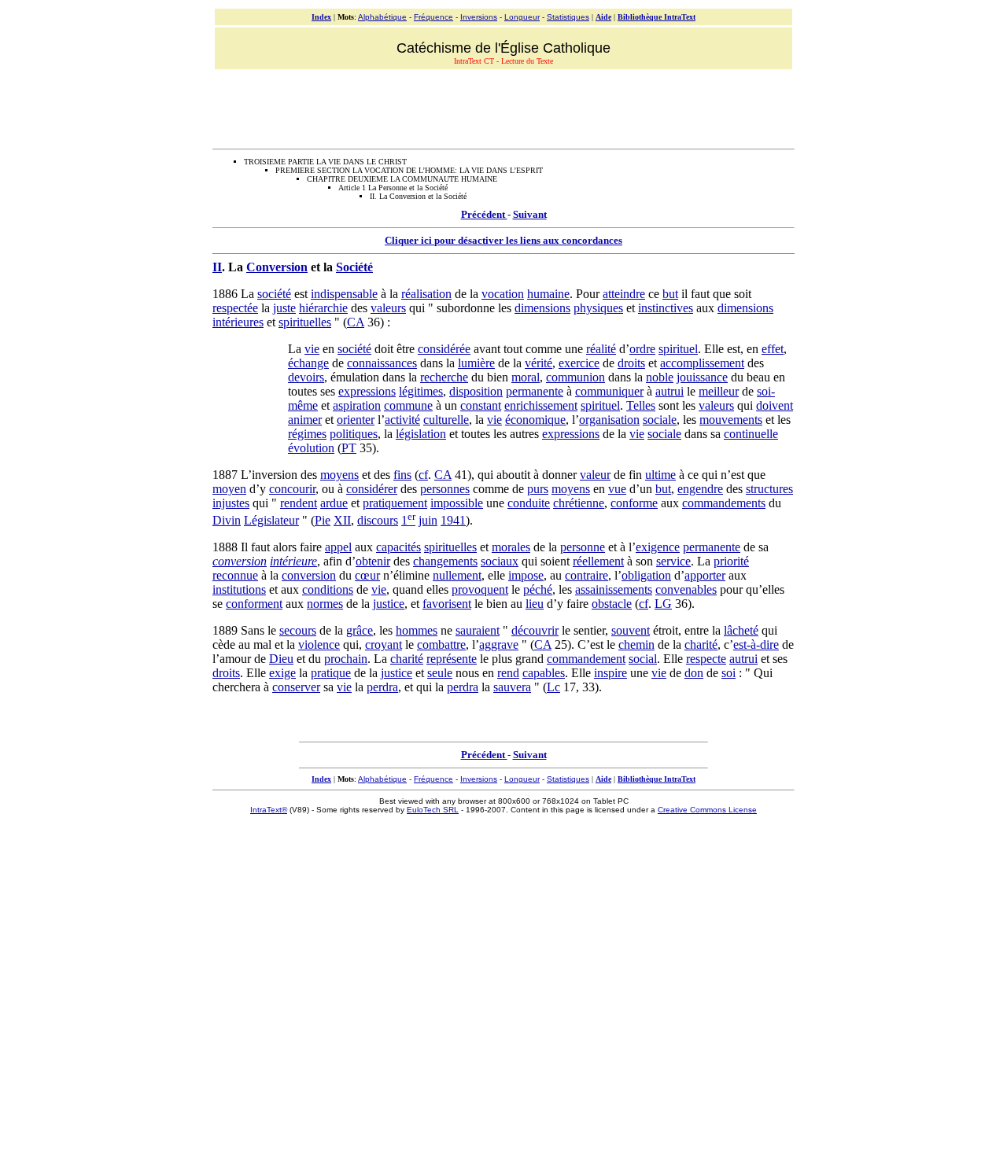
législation (421, 433)
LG (663, 603)
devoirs (306, 377)
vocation (502, 293)
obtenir (373, 561)
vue (617, 488)
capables (543, 672)
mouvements (730, 419)
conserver (296, 687)
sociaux (499, 561)
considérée (444, 348)
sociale (660, 419)
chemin (636, 644)
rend (508, 672)
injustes (230, 503)
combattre (441, 644)
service (673, 561)
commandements (723, 503)
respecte (706, 658)
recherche (444, 377)
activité (402, 419)
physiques (598, 308)
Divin (226, 520)
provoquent (480, 589)
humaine (548, 293)
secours (297, 630)
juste (284, 308)
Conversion (277, 267)
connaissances (382, 363)
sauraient (478, 630)
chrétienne (578, 503)
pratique (331, 672)
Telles (640, 405)
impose (526, 575)
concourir (292, 488)
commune (408, 405)
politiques (354, 433)
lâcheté (741, 630)
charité (700, 644)
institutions (239, 589)
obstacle (612, 603)
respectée (235, 308)
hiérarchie (323, 308)
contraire (586, 575)
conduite (528, 503)
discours (377, 520)
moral (525, 377)
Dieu (281, 658)
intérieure (293, 561)
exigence (658, 547)
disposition (476, 391)
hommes (416, 630)
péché (537, 589)
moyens (339, 474)
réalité (601, 348)
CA (355, 322)
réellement (598, 561)
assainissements (613, 589)
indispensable (344, 293)
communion (575, 377)
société (274, 293)
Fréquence (433, 17)
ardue (334, 503)
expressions (367, 391)
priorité (731, 561)
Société (354, 267)
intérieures (238, 322)
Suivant (530, 214)
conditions (327, 589)
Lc (553, 687)
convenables (686, 589)
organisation (609, 419)
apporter (704, 575)
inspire (610, 672)
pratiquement (395, 503)
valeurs (388, 308)
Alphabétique (382, 17)
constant (480, 405)
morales (511, 547)
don (693, 672)
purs (537, 488)
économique (535, 419)
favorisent (446, 603)
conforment (254, 603)
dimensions (542, 308)
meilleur (719, 391)
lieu (535, 603)
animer (305, 419)
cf (423, 474)
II (217, 267)
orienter (355, 419)
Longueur (522, 17)
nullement (457, 575)
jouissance (702, 377)
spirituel (678, 348)
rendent (298, 503)
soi (728, 672)
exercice (579, 363)
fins (402, 474)
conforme (634, 503)
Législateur (271, 520)
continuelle (751, 433)
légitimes (421, 391)
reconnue (235, 575)
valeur (595, 474)
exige (282, 672)
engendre (700, 488)
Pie (322, 520)
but (670, 293)
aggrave (498, 644)
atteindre (624, 293)
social (643, 658)
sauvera (512, 687)
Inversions (478, 17)
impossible (456, 503)
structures (769, 488)
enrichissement (540, 405)
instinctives (665, 308)
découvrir (535, 630)
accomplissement (702, 363)
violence (319, 644)
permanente (534, 391)
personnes (445, 488)
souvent (630, 630)
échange (308, 363)
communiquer (609, 391)
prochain (345, 658)
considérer (371, 488)
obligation (646, 575)
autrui (669, 391)
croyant (383, 644)
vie (311, 348)
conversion (239, 561)
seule (439, 672)
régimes (307, 433)
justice (388, 603)
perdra (382, 687)
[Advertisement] (503, 107)
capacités (398, 547)
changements (445, 561)
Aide (603, 17)
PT (348, 448)
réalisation (426, 293)
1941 (453, 520)
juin (428, 520)
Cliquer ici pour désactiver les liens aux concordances (503, 240)
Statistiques (568, 17)
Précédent (484, 214)
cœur (367, 575)
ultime (660, 474)
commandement (586, 658)
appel (338, 547)
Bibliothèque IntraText (656, 17)
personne (582, 547)
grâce (359, 630)
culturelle (446, 419)
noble (659, 377)
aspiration (357, 405)
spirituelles (304, 322)
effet (773, 348)
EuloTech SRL (433, 809)
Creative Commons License (707, 809)
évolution (311, 448)
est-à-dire (756, 644)
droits (631, 363)
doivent (774, 405)
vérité (538, 363)
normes (325, 603)
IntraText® (268, 809)
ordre (642, 348)
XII (342, 520)
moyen (229, 488)
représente (451, 658)
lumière (476, 363)
